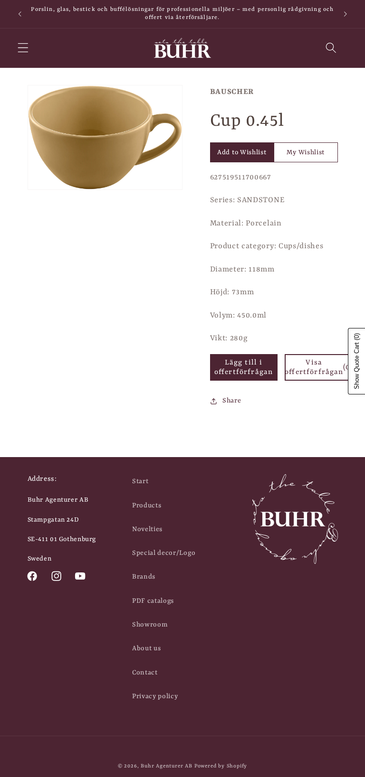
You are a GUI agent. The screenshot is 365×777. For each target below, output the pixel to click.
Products (147, 505)
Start (140, 481)
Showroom (150, 624)
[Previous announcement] (20, 13)
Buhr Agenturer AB (166, 766)
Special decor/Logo (163, 553)
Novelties (147, 529)
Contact (145, 672)
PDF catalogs (153, 601)
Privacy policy (155, 696)
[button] (23, 48)
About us (146, 648)
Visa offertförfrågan (318, 367)
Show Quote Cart (356, 361)
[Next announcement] (345, 13)
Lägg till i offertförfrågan (243, 367)
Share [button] (231, 400)
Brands (143, 576)
